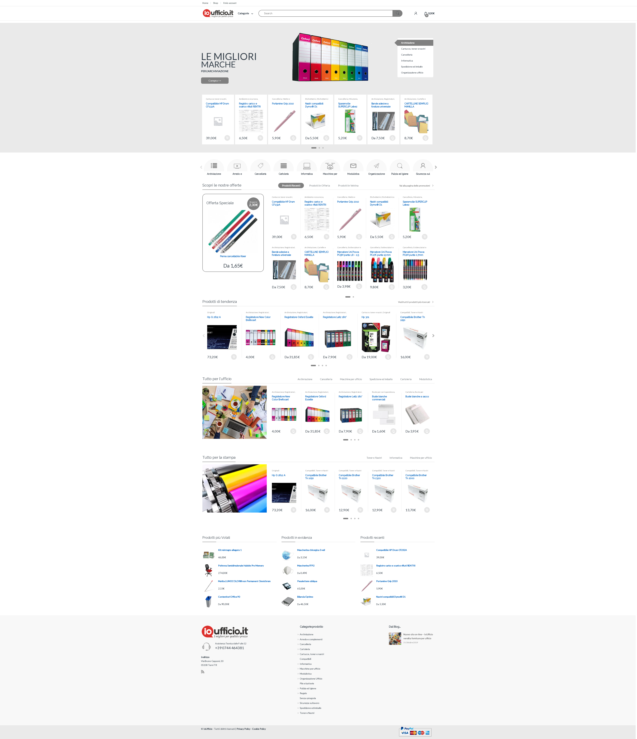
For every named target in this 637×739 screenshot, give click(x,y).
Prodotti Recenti (291, 185)
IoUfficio (208, 728)
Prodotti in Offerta (319, 185)
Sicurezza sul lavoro (309, 703)
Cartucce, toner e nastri (216, 99)
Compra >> (215, 80)
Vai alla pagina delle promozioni (414, 185)
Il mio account (229, 3)
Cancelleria (277, 99)
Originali (211, 312)
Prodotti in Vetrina (348, 185)
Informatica (395, 457)
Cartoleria (406, 379)
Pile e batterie (307, 683)
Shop (215, 3)
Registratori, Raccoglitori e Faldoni (383, 100)
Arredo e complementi (311, 639)
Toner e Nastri (417, 312)
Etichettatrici (310, 99)
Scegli (293, 138)
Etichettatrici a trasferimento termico (316, 100)
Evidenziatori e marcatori (349, 248)
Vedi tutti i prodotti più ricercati (414, 302)
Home (205, 3)
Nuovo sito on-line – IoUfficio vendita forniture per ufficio (418, 636)
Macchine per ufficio (351, 379)
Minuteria (353, 99)
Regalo (303, 693)
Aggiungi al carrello (227, 138)
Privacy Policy (243, 728)
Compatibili (405, 312)
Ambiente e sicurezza (248, 99)
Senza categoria (308, 698)
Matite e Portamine (281, 100)
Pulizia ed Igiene (308, 688)
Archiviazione (377, 99)
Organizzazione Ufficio (311, 678)
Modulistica (425, 379)
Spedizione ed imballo (381, 379)
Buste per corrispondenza (383, 392)
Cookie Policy (259, 728)
